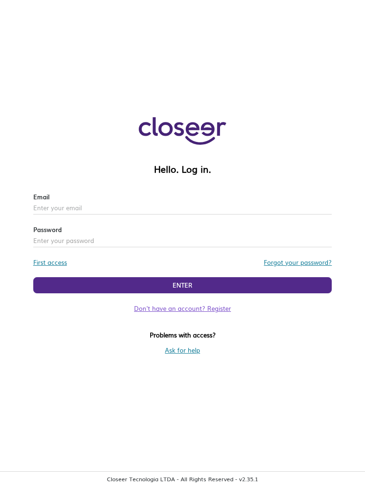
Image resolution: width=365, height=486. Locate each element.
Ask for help (182, 350)
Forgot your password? (298, 262)
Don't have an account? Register (182, 308)
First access (50, 262)
